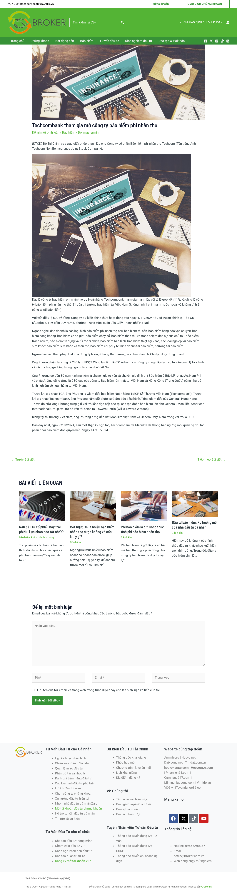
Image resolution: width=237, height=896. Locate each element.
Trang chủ (17, 41)
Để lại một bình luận (45, 132)
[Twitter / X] (211, 41)
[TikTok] (222, 41)
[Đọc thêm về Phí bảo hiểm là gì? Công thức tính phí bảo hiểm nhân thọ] (144, 505)
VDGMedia (206, 886)
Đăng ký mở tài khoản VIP (73, 861)
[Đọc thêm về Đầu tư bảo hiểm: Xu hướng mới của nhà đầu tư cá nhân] (195, 503)
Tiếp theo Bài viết (212, 459)
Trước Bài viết (23, 459)
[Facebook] (205, 41)
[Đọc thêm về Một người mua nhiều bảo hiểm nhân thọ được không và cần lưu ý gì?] (93, 505)
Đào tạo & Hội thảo (171, 41)
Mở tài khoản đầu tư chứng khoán (79, 808)
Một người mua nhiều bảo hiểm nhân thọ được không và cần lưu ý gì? (92, 532)
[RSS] (228, 41)
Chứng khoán (40, 41)
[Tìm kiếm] (122, 22)
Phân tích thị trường (42, 537)
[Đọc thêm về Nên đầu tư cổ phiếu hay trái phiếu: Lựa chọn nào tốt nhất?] (42, 505)
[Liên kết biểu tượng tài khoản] (228, 22)
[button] (160, 4)
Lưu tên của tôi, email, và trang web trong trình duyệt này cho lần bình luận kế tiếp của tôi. (98, 690)
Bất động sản (64, 41)
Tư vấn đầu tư (109, 41)
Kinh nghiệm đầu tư (138, 41)
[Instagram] (216, 41)
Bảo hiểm (86, 41)
